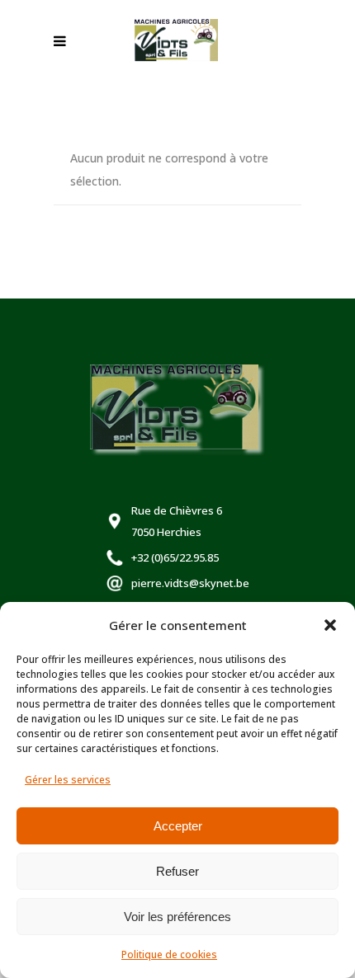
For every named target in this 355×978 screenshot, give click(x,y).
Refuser (177, 871)
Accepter (178, 826)
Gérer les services (68, 780)
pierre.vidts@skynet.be (190, 583)
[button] (330, 625)
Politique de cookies (169, 954)
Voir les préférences (177, 917)
